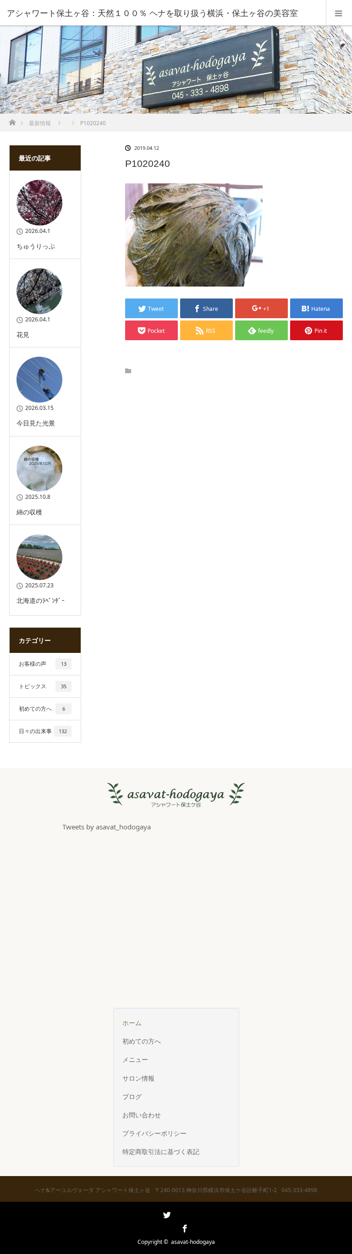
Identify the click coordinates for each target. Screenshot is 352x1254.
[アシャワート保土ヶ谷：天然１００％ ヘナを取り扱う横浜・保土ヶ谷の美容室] (162, 13)
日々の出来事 (43, 731)
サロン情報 (138, 1078)
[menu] (339, 13)
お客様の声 (42, 664)
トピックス (42, 686)
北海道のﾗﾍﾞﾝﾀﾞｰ (40, 600)
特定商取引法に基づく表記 (160, 1151)
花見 (22, 334)
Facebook (184, 1227)
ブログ (132, 1096)
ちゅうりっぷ (35, 246)
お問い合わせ (141, 1114)
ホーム (132, 1022)
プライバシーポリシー (154, 1133)
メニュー (135, 1059)
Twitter (166, 1227)
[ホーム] (12, 119)
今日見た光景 (35, 423)
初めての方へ (42, 709)
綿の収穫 (29, 512)
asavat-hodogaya (193, 1242)
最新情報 (40, 123)
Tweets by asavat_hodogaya (106, 826)
